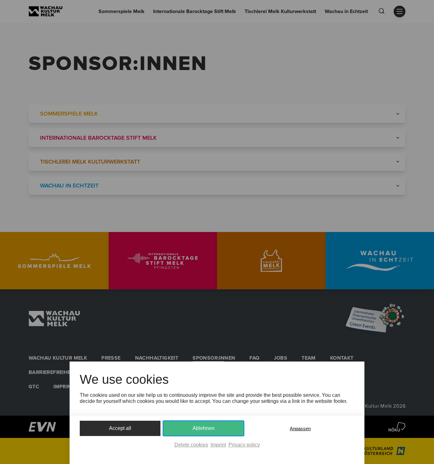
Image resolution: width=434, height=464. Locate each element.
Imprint (218, 444)
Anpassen (300, 428)
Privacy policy (244, 444)
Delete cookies (191, 444)
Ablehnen (203, 428)
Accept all (120, 428)
